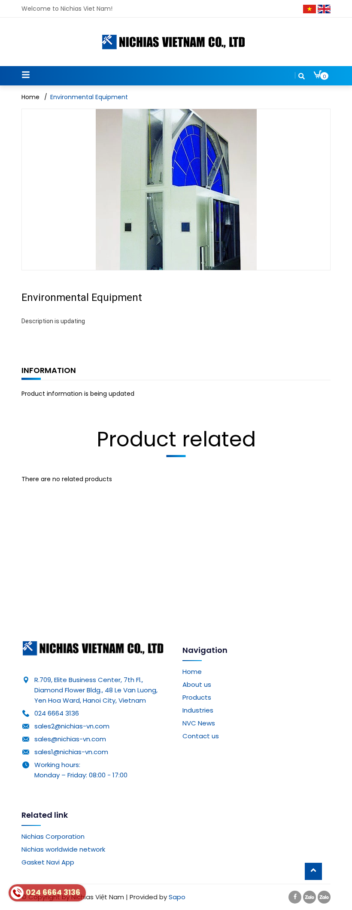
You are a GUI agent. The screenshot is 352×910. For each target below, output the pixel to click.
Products (196, 697)
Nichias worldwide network (63, 849)
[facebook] (294, 896)
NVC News (198, 723)
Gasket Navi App (47, 862)
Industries (197, 710)
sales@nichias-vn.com (70, 738)
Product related (176, 439)
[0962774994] (309, 896)
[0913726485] (324, 896)
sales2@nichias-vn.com (71, 726)
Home (192, 671)
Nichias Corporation (53, 836)
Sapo (177, 896)
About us (196, 684)
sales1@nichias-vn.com (71, 751)
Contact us (200, 735)
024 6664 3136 (56, 713)
